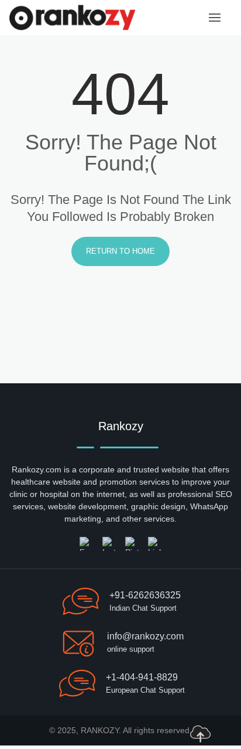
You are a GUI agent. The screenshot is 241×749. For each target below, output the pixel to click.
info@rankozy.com (145, 636)
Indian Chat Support (143, 608)
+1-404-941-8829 (142, 677)
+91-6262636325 (145, 595)
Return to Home (120, 251)
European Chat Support (145, 690)
